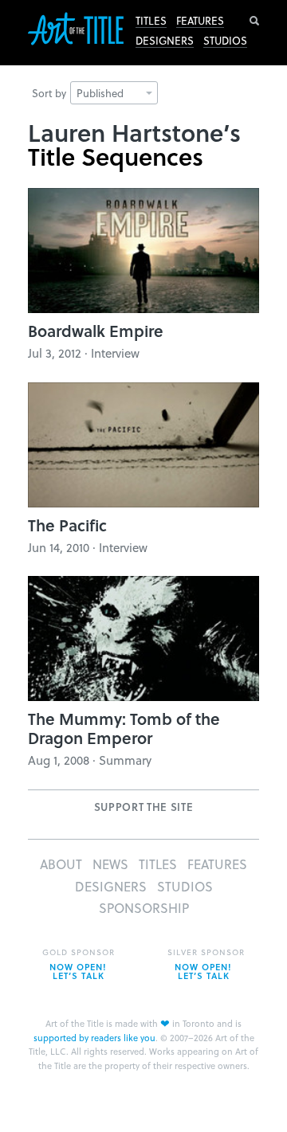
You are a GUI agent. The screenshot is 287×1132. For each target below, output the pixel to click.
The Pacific (67, 525)
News (110, 864)
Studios (225, 40)
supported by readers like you (94, 1037)
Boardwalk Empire (95, 331)
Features (200, 21)
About (61, 864)
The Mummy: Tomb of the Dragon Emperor (124, 728)
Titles (151, 21)
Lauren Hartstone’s (134, 132)
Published (100, 92)
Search (254, 20)
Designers (165, 40)
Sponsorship (144, 908)
